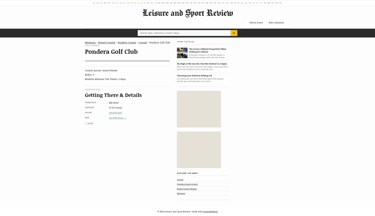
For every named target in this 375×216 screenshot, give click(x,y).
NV (195, 3)
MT (187, 3)
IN (142, 3)
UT (257, 3)
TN (250, 3)
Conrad (143, 42)
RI (238, 3)
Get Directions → (117, 117)
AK (98, 3)
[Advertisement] (199, 109)
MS (179, 3)
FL (125, 3)
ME (159, 3)
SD (246, 3)
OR (231, 3)
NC (215, 3)
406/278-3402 (115, 112)
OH (223, 3)
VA (265, 3)
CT (117, 3)
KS (148, 3)
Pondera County (127, 42)
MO (183, 3)
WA (268, 3)
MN (175, 3)
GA (128, 3)
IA (145, 3)
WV (272, 3)
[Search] (234, 33)
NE (191, 3)
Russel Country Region (187, 189)
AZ (101, 3)
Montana (90, 42)
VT (261, 3)
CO (113, 3)
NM (207, 3)
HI (132, 3)
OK (227, 3)
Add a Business (276, 22)
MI (171, 3)
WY (280, 3)
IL (138, 3)
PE (235, 3)
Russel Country (106, 42)
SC (242, 3)
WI (277, 3)
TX (253, 3)
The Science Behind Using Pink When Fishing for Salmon (207, 50)
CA (109, 3)
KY (152, 3)
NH (199, 3)
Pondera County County (187, 184)
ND (219, 3)
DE (121, 3)
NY (211, 3)
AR (105, 3)
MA (167, 3)
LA (156, 3)
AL (94, 3)
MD (163, 3)
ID (135, 3)
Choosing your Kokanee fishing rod (194, 75)
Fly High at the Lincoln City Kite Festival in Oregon (202, 63)
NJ (203, 3)
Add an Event (256, 22)
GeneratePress (210, 211)
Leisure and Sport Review (187, 12)
